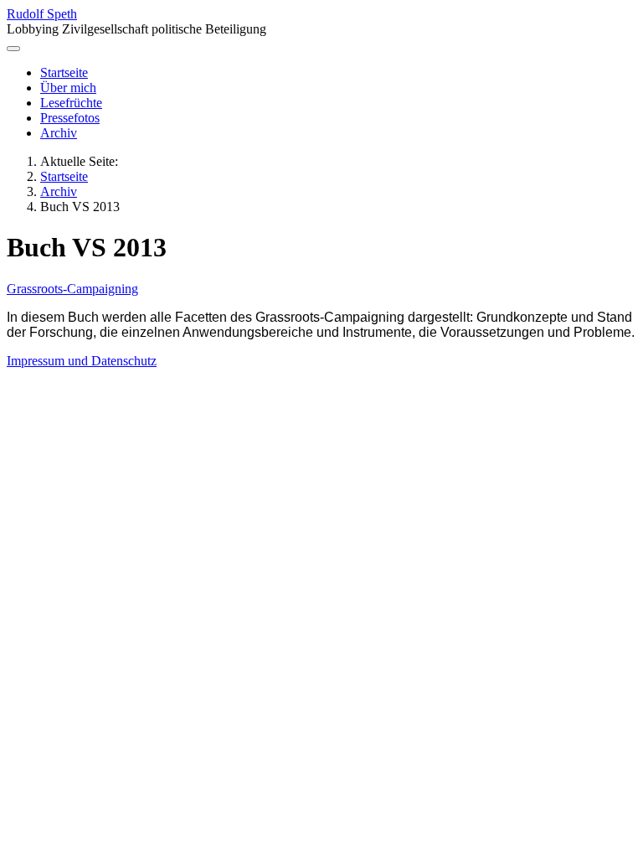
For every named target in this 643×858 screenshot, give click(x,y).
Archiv (58, 133)
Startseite (64, 72)
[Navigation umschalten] (13, 48)
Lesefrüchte (71, 103)
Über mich (68, 87)
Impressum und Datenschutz (82, 361)
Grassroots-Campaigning (72, 289)
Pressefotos (70, 118)
